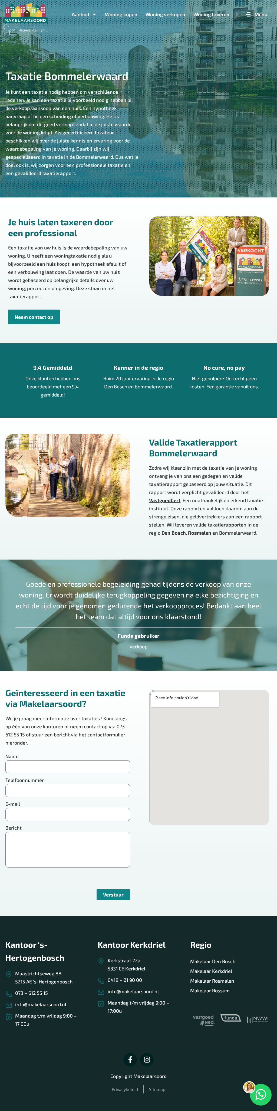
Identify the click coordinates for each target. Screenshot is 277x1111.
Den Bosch (173, 533)
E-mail (12, 804)
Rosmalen (199, 533)
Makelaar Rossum (210, 990)
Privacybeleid (125, 1089)
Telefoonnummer (24, 780)
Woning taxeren (211, 14)
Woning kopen (121, 14)
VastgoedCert (164, 500)
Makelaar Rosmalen (212, 981)
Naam (12, 756)
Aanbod (80, 14)
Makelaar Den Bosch (213, 961)
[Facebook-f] (130, 1060)
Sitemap (157, 1089)
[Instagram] (147, 1060)
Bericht (13, 828)
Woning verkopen (165, 14)
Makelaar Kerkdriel (211, 971)
